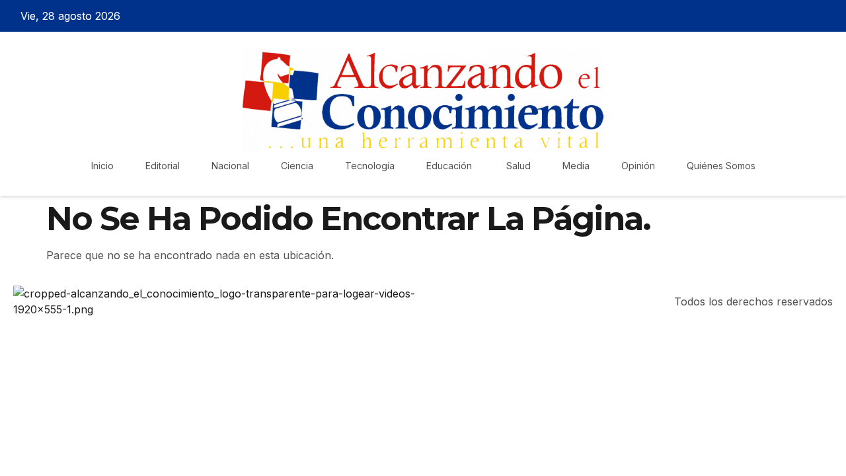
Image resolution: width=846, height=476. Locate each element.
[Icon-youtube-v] (830, 16)
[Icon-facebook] (760, 16)
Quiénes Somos (721, 165)
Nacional (230, 165)
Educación (450, 165)
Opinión (638, 165)
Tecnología (370, 165)
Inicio (102, 165)
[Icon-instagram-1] (807, 16)
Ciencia (297, 165)
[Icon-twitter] (784, 16)
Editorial (162, 165)
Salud (518, 165)
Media (576, 165)
